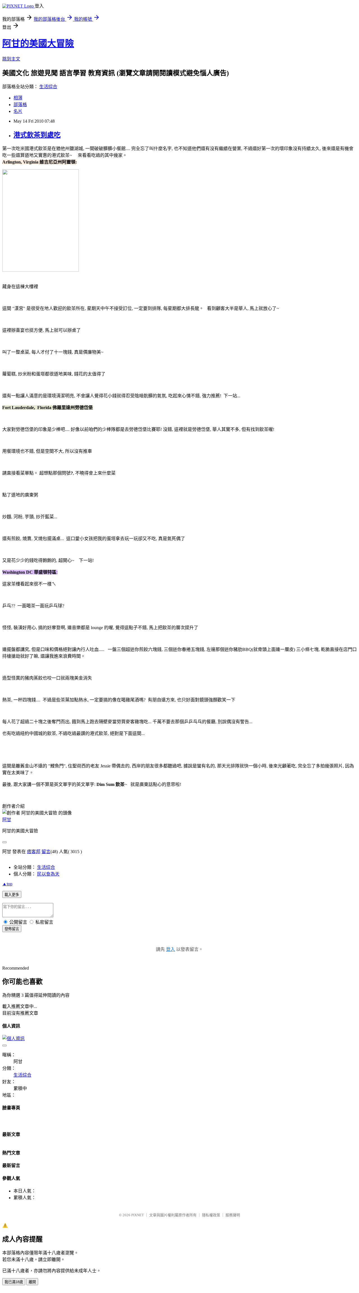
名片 (17, 111)
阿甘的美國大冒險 (38, 43)
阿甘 (6, 819)
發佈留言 (11, 929)
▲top (7, 883)
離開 (32, 1282)
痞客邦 (33, 851)
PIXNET (137, 1215)
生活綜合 (48, 86)
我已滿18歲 (13, 1282)
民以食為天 (48, 874)
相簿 (17, 97)
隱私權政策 (211, 1215)
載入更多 (11, 895)
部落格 (20, 104)
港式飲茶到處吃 (37, 135)
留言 (46, 851)
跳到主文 (11, 59)
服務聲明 (232, 1215)
